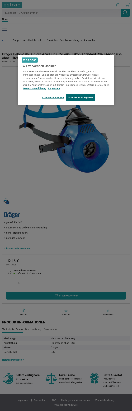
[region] (66, 80)
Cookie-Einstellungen (53, 97)
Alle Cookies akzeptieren (80, 97)
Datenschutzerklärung (34, 88)
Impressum (54, 88)
